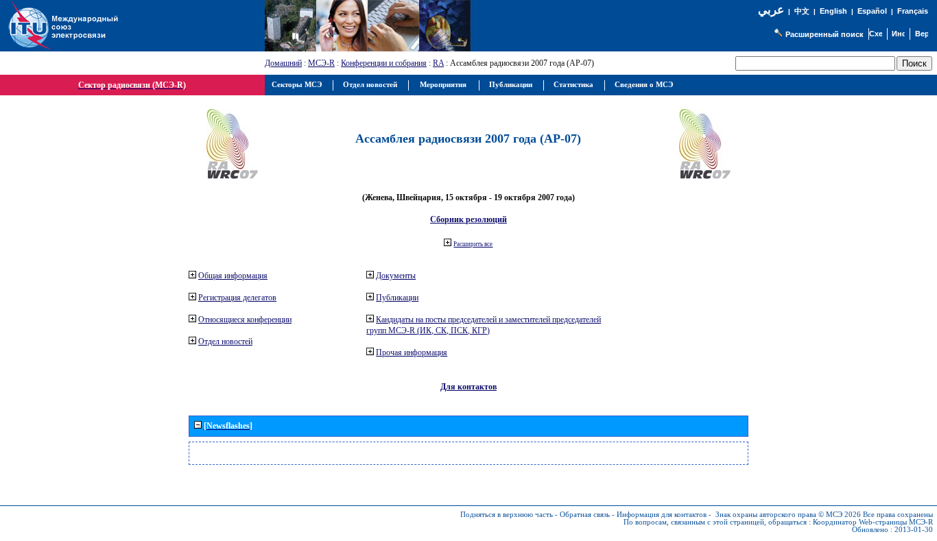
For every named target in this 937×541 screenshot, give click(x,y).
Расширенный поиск (824, 34)
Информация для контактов (662, 514)
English (833, 11)
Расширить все (473, 244)
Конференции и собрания (384, 63)
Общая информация (233, 275)
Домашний (283, 63)
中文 (801, 11)
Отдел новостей (225, 341)
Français (912, 11)
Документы (396, 275)
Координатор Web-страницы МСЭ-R (873, 522)
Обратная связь (585, 514)
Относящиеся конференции (245, 319)
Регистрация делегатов (237, 297)
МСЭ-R (321, 63)
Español (872, 11)
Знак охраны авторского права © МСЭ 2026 (788, 514)
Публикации (397, 297)
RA (438, 63)
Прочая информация (411, 352)
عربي (771, 9)
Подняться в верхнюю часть (506, 514)
